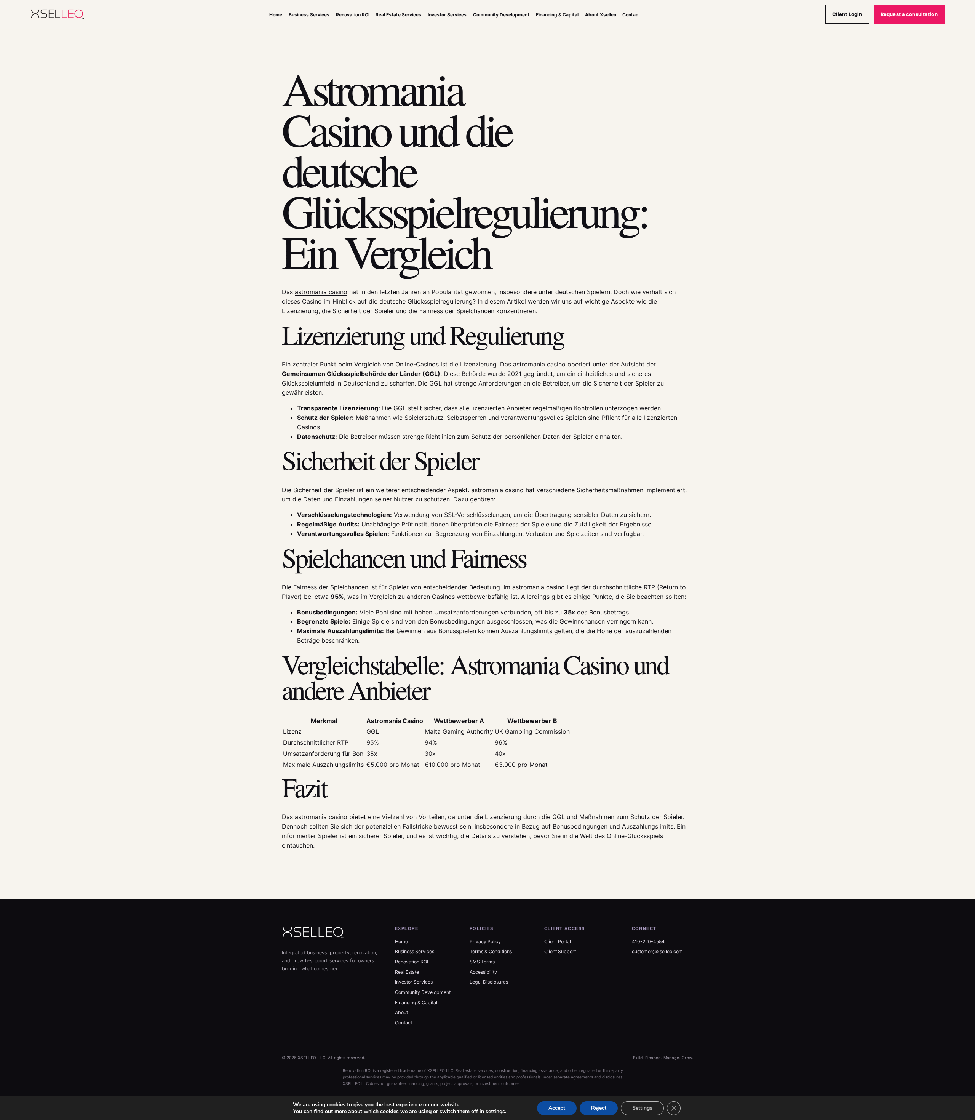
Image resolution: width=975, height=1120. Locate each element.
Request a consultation (909, 14)
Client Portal (557, 941)
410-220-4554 (648, 941)
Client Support (560, 951)
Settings (642, 1108)
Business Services (309, 15)
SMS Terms (482, 962)
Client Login (847, 14)
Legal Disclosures (489, 982)
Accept (556, 1108)
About (401, 1012)
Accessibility (483, 972)
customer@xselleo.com (657, 951)
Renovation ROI (352, 15)
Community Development (501, 15)
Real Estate (407, 972)
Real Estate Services (398, 15)
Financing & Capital (557, 15)
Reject (598, 1108)
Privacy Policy (485, 941)
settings (495, 1111)
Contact (631, 15)
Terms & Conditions (491, 951)
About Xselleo (600, 15)
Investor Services (447, 15)
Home (275, 15)
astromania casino (321, 292)
